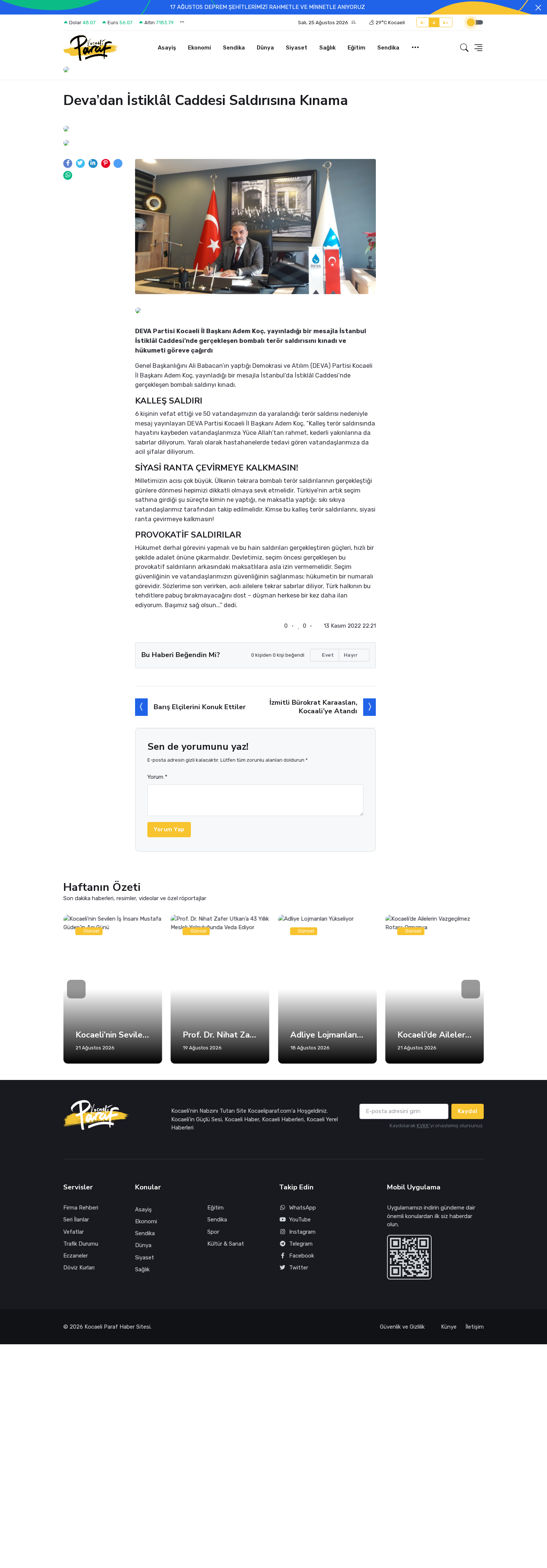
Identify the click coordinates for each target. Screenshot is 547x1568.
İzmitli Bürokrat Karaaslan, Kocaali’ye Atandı (313, 707)
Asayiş (167, 47)
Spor (213, 1231)
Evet (327, 655)
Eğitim (356, 47)
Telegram (301, 1243)
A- (422, 22)
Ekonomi (199, 47)
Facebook (301, 1255)
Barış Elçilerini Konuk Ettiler (200, 707)
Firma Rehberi (80, 1207)
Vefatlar (73, 1231)
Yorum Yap (169, 829)
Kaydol (467, 1111)
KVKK (423, 1125)
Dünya (265, 47)
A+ (445, 22)
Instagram (302, 1231)
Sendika (234, 47)
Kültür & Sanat (225, 1243)
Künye (449, 1326)
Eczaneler (75, 1255)
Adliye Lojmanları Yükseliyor (327, 1035)
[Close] (538, 7)
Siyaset (296, 47)
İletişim (475, 1326)
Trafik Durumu (80, 1243)
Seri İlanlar (76, 1219)
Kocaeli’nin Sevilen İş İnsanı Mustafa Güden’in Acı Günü (112, 1035)
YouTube (300, 1219)
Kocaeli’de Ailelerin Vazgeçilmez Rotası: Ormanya (434, 1035)
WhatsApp (302, 1207)
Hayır (351, 655)
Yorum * (157, 777)
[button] (327, 22)
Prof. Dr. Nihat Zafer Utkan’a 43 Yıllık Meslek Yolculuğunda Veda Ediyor (220, 1035)
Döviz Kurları (79, 1267)
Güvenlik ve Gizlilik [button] (403, 1326)
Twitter (298, 1267)
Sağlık (327, 47)
